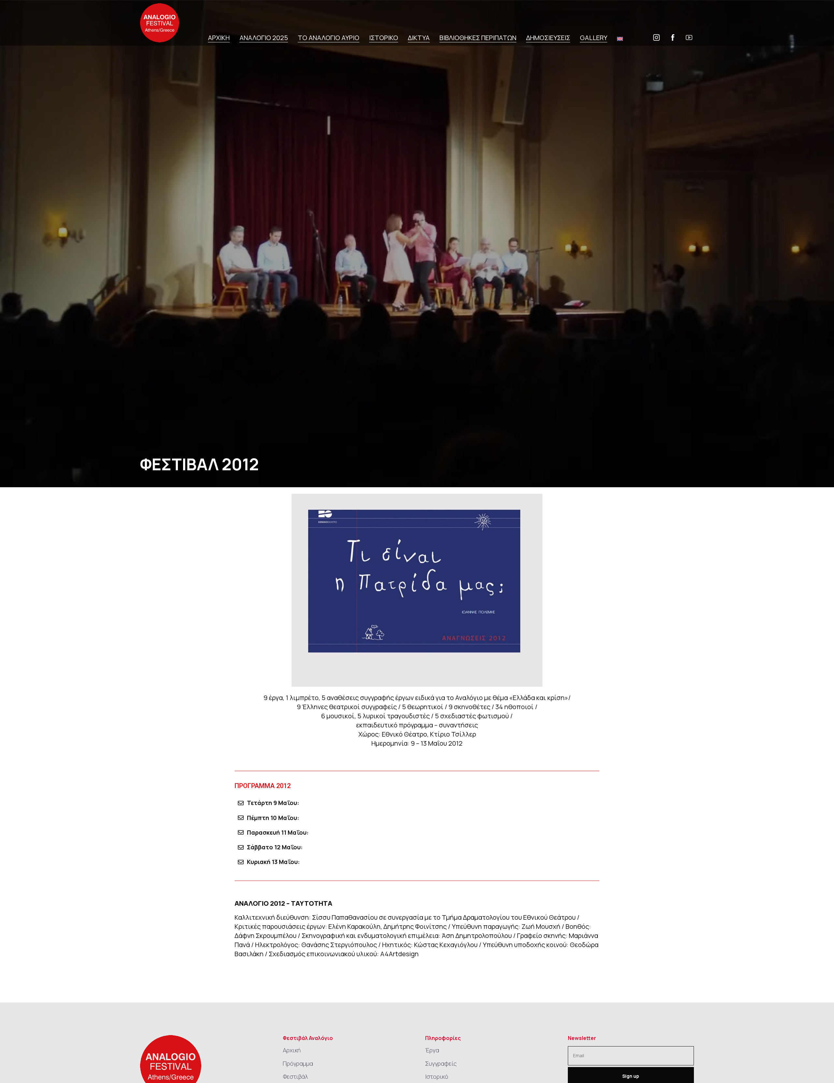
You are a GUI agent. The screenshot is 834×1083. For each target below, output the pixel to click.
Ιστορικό (436, 1076)
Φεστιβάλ (295, 1076)
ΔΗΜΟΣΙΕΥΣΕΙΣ (548, 38)
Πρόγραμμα (298, 1063)
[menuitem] (620, 38)
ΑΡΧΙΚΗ (219, 38)
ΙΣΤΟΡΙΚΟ (383, 38)
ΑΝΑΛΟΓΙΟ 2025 (263, 38)
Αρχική (292, 1050)
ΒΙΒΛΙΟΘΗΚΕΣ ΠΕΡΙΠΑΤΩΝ (477, 38)
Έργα (432, 1050)
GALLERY (593, 38)
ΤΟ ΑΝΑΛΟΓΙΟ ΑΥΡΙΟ (328, 38)
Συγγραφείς (441, 1063)
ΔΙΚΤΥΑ (419, 38)
